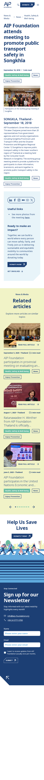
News (18, 17)
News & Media (7, 17)
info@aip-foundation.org (18, 616)
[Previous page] (10, 507)
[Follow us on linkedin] (10, 200)
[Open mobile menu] (38, 4)
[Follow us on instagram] (19, 200)
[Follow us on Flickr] (23, 200)
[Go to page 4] (21, 506)
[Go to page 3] (19, 506)
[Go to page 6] (24, 506)
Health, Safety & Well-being (31, 17)
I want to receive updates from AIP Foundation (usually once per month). (21, 652)
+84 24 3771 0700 (15, 620)
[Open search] (18, 5)
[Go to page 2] (17, 506)
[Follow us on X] (31, 200)
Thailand (24, 353)
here (27, 217)
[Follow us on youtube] (27, 200)
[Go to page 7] (26, 506)
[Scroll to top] (7, 677)
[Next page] (33, 507)
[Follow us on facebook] (14, 200)
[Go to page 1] (15, 506)
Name (6, 628)
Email (6, 640)
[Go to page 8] (28, 506)
